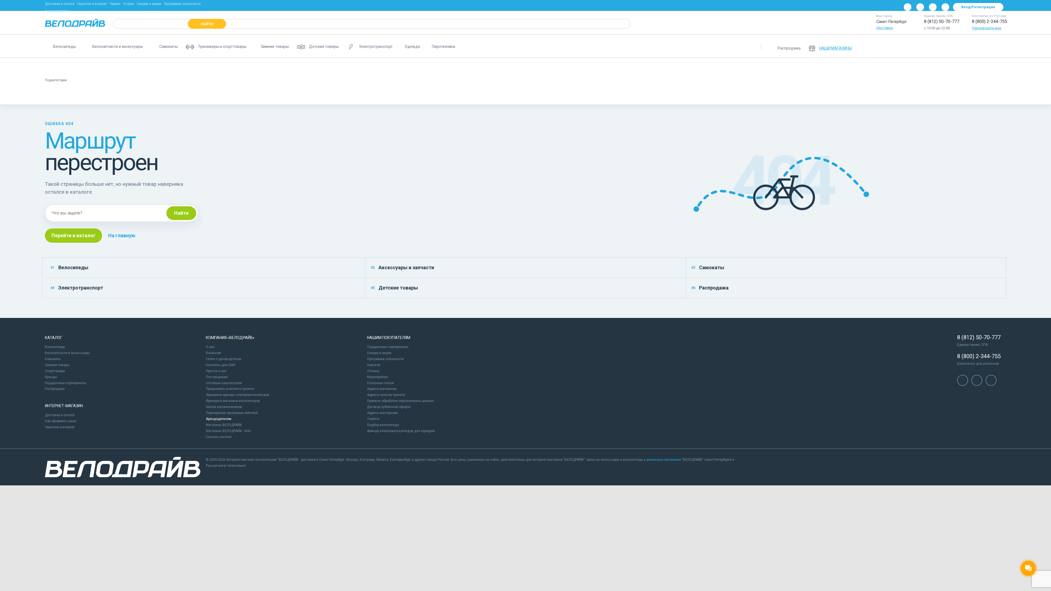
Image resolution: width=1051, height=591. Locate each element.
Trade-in (373, 419)
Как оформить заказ (60, 421)
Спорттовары (55, 371)
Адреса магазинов (382, 389)
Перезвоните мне (986, 28)
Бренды (51, 377)
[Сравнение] (971, 46)
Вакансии (213, 353)
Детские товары (394, 288)
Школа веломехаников (224, 407)
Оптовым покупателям (224, 383)
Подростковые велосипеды (164, 67)
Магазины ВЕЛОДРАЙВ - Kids (228, 431)
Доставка (884, 28)
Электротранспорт (77, 288)
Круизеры (108, 94)
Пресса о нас (216, 371)
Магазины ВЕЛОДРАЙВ (224, 425)
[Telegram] (933, 7)
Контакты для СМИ (220, 365)
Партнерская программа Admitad (232, 413)
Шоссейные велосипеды (414, 67)
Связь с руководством (223, 359)
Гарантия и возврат (92, 4)
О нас (210, 347)
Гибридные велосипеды (466, 67)
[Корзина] (999, 46)
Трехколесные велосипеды (607, 67)
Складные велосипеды (265, 67)
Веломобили (680, 67)
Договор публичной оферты (389, 407)
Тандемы (649, 67)
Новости (373, 365)
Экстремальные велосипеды (521, 67)
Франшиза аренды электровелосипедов (237, 395)
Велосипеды (69, 267)
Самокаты (707, 267)
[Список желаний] (985, 46)
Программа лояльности (182, 4)
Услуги (128, 4)
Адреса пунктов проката (386, 395)
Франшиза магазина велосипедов (233, 401)
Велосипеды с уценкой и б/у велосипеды (736, 67)
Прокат (115, 4)
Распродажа (710, 288)
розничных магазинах (663, 460)
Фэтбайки (565, 67)
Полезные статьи (380, 383)
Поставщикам (217, 377)
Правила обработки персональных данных (400, 401)
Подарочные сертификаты (65, 383)
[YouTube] (920, 7)
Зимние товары (57, 365)
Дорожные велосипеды (69, 94)
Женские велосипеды (216, 67)
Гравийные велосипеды (362, 67)
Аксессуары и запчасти (402, 267)
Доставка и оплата (59, 4)
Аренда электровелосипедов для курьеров (401, 431)
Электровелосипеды (314, 67)
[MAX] (945, 7)
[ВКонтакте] (907, 7)
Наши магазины (57, 11)
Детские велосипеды (112, 67)
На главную (121, 235)
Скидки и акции (149, 4)
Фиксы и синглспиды (146, 94)
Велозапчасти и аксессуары (67, 353)
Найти (181, 213)
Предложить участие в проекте (230, 389)
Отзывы (373, 371)
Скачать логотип (219, 437)
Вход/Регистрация (978, 7)
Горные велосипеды (66, 67)
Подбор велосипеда (383, 425)
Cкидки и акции (379, 353)
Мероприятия (377, 377)
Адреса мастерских (382, 413)
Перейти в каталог (73, 235)
